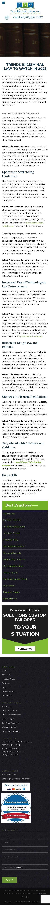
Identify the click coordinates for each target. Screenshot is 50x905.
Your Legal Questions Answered (15, 779)
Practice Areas (8, 679)
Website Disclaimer (12, 894)
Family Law (8, 513)
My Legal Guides (9, 775)
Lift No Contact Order (14, 526)
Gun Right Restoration (14, 546)
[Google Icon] (13, 762)
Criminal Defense (12, 520)
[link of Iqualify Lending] (16, 808)
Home (4, 671)
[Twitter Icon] (8, 762)
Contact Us (25, 649)
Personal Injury (10, 539)
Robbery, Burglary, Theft (15, 579)
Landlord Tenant (11, 533)
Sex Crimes (8, 585)
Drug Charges (10, 572)
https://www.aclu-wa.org (29, 336)
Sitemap (7, 902)
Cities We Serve (9, 691)
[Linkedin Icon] (17, 762)
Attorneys (6, 675)
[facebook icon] (4, 762)
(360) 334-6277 (33, 17)
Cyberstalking (10, 598)
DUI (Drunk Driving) (13, 566)
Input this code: (9, 867)
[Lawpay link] (16, 787)
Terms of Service (30, 894)
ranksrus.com (39, 902)
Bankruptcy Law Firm (14, 559)
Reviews (5, 683)
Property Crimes (11, 592)
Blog (4, 687)
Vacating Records (12, 553)
